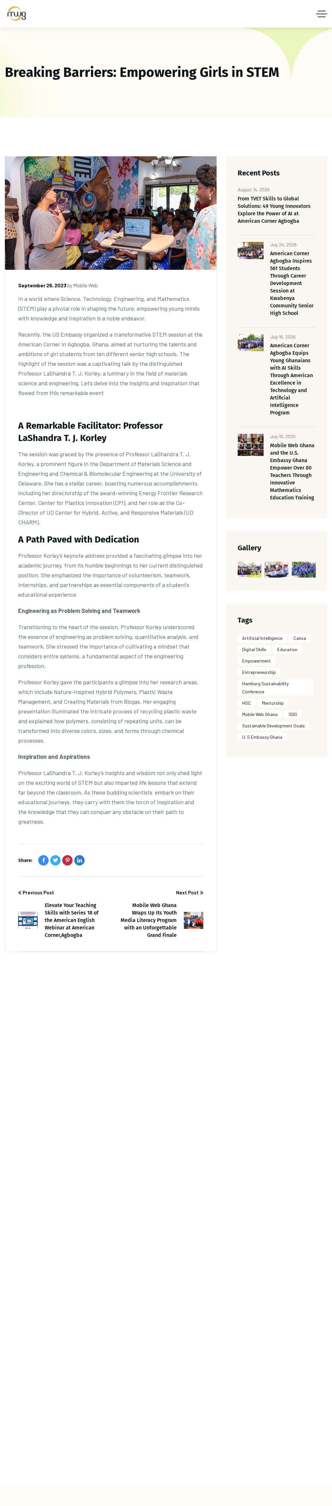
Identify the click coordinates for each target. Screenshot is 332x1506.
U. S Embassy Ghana (262, 737)
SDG (293, 714)
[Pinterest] (67, 860)
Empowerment (256, 660)
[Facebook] (43, 860)
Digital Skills (254, 649)
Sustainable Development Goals (273, 725)
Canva (299, 638)
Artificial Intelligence (262, 638)
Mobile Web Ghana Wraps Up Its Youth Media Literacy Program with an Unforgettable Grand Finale (148, 920)
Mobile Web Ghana (260, 714)
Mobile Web (85, 285)
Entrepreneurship (259, 672)
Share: (25, 860)
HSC (246, 703)
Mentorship (273, 703)
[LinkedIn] (79, 860)
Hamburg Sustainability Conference (265, 687)
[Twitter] (55, 860)
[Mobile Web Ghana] (18, 14)
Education (287, 649)
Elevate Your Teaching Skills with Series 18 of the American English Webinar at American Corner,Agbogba (72, 920)
